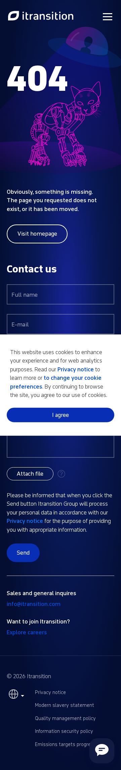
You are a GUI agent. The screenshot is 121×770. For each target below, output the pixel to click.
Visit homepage (37, 234)
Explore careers (27, 632)
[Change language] (15, 695)
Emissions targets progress (65, 744)
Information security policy (64, 731)
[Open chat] (101, 750)
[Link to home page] (40, 16)
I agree (60, 415)
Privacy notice (25, 521)
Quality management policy (65, 718)
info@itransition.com (34, 604)
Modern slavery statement (64, 705)
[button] (30, 473)
